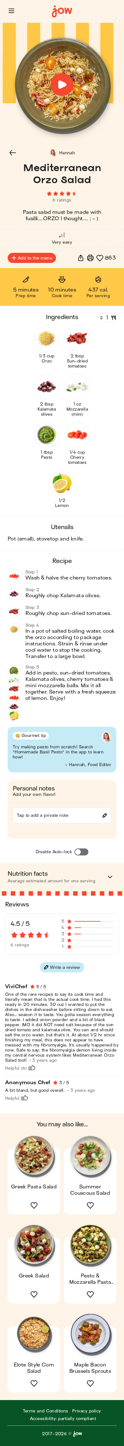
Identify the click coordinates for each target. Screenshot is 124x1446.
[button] (11, 10)
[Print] (90, 257)
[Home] (62, 11)
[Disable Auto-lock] (81, 851)
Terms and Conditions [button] (45, 1411)
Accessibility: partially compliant (63, 1418)
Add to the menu (35, 258)
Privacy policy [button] (86, 1411)
